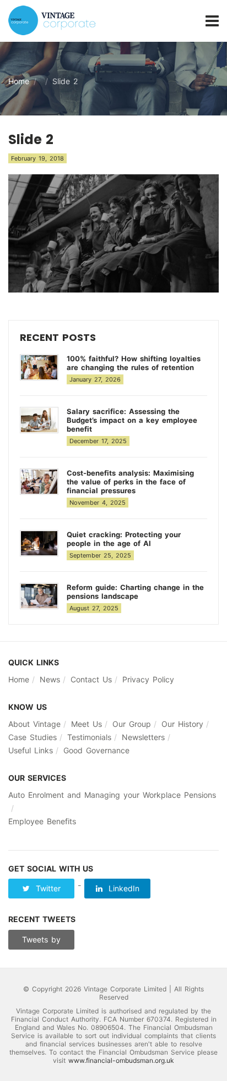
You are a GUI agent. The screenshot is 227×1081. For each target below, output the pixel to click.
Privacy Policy (148, 679)
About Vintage (34, 724)
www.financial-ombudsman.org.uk (121, 1060)
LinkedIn (122, 888)
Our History (182, 724)
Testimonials (89, 737)
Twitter (47, 888)
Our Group (131, 724)
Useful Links (30, 750)
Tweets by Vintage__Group (41, 942)
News (50, 679)
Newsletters (143, 737)
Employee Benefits (42, 821)
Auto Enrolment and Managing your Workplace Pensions (112, 794)
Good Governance (96, 750)
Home (18, 81)
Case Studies (32, 737)
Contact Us (91, 679)
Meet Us (86, 724)
